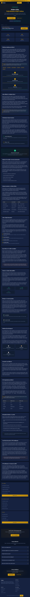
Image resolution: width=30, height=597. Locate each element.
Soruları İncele (19, 574)
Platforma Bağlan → (11, 18)
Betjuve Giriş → (11, 574)
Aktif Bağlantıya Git (17, 588)
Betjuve (4, 2)
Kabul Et (22, 595)
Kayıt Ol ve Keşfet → (15, 535)
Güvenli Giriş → (15, 522)
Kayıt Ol (16, 591)
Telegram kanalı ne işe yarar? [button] (6, 553)
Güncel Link (16, 582)
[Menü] (28, 3)
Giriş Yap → (19, 2)
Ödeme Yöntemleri (3, 592)
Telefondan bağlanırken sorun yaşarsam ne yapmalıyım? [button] (10, 550)
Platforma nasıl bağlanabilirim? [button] (6, 547)
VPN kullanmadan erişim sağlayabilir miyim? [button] (8, 560)
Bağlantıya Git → (15, 495)
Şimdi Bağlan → (24, 28)
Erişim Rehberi (17, 581)
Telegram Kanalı (3, 588)
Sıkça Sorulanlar (17, 585)
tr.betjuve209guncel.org (14, 0)
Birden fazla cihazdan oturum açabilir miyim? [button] (8, 563)
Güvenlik (2, 591)
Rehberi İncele (19, 18)
